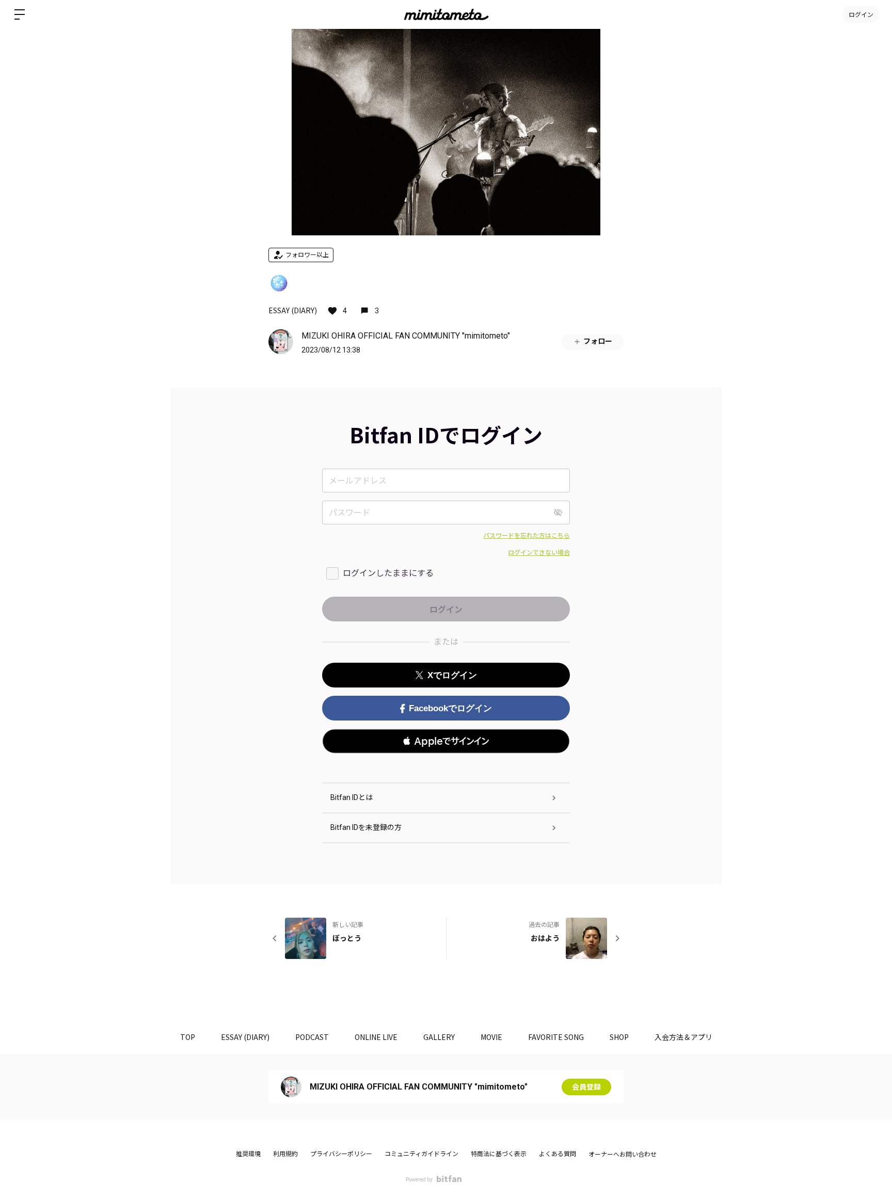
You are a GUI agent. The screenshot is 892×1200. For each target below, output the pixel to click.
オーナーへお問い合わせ (622, 1154)
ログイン (861, 14)
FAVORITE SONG (556, 1037)
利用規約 (285, 1154)
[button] (446, 741)
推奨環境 (248, 1154)
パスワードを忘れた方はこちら (526, 535)
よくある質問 (557, 1154)
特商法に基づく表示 (499, 1154)
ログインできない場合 (539, 552)
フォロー (597, 341)
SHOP (619, 1037)
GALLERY (439, 1037)
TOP (187, 1037)
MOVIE (491, 1037)
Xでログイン (452, 675)
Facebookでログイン (450, 708)
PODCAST (312, 1037)
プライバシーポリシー (341, 1154)
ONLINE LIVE (376, 1037)
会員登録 (586, 1087)
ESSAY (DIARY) (292, 310)
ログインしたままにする (388, 573)
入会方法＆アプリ (683, 1037)
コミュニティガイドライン (421, 1154)
